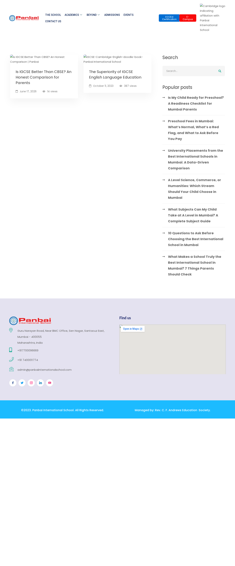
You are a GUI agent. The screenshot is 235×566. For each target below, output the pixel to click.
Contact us (53, 21)
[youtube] (49, 383)
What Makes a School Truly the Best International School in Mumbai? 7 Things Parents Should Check (194, 265)
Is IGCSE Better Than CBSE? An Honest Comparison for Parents (43, 77)
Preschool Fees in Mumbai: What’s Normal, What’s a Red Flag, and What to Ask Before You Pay (193, 130)
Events (128, 14)
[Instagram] (31, 383)
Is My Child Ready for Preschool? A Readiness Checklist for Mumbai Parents (196, 103)
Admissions (112, 14)
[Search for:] (193, 71)
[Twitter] (22, 383)
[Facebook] (13, 383)
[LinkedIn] (40, 383)
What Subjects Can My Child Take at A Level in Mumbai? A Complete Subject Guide (193, 215)
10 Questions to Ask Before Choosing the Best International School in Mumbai (195, 239)
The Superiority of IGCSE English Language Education (115, 74)
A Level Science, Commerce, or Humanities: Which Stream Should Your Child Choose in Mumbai (194, 189)
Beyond (92, 14)
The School (53, 14)
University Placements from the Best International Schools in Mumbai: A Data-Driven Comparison (195, 159)
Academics (72, 14)
